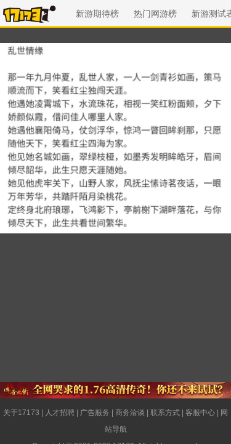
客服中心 (200, 412)
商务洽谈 (130, 412)
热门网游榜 (155, 13)
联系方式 (165, 412)
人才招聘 (60, 412)
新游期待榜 (97, 13)
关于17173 (21, 412)
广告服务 (95, 412)
